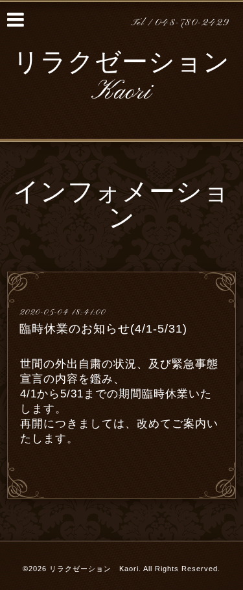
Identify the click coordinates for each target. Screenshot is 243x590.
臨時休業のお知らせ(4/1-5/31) (103, 328)
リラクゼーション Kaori (121, 78)
